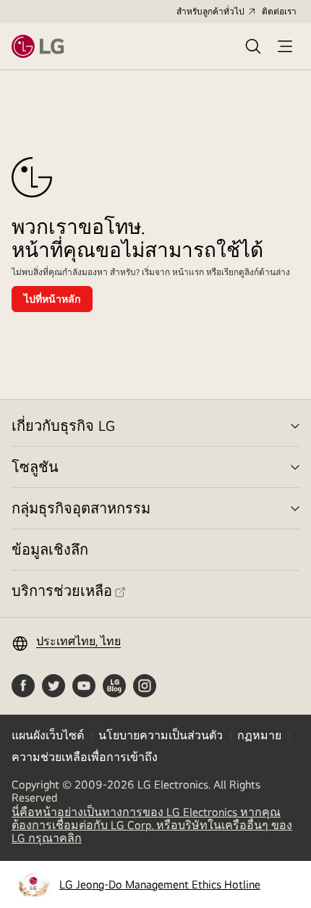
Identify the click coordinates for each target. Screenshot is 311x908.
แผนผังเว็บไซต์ (48, 735)
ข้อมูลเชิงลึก (50, 549)
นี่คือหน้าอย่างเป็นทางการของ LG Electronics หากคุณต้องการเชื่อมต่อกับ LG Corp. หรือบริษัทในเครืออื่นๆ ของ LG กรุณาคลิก (152, 825)
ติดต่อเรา (279, 12)
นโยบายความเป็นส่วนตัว (160, 735)
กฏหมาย (259, 735)
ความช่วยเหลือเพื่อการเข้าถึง (85, 757)
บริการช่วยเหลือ (62, 590)
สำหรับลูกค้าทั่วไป (210, 12)
